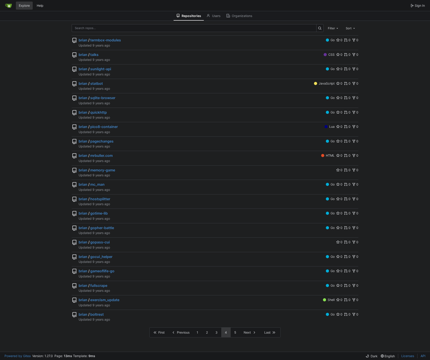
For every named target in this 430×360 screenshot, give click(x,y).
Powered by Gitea (17, 356)
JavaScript (327, 83)
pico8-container (104, 126)
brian (83, 40)
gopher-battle (102, 228)
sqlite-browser (102, 98)
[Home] (8, 6)
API (423, 356)
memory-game (102, 170)
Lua (332, 126)
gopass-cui (100, 242)
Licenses (407, 356)
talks (94, 54)
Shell (331, 300)
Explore (24, 5)
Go (333, 40)
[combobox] (333, 28)
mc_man (97, 184)
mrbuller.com (101, 155)
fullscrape (98, 285)
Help (40, 5)
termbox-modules (105, 40)
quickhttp (98, 112)
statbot (96, 83)
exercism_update (104, 300)
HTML (330, 155)
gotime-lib (99, 213)
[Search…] (320, 28)
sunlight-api (100, 69)
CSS (331, 54)
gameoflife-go (102, 271)
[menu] (372, 356)
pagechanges (102, 141)
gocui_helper (101, 256)
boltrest (97, 314)
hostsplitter (100, 199)
